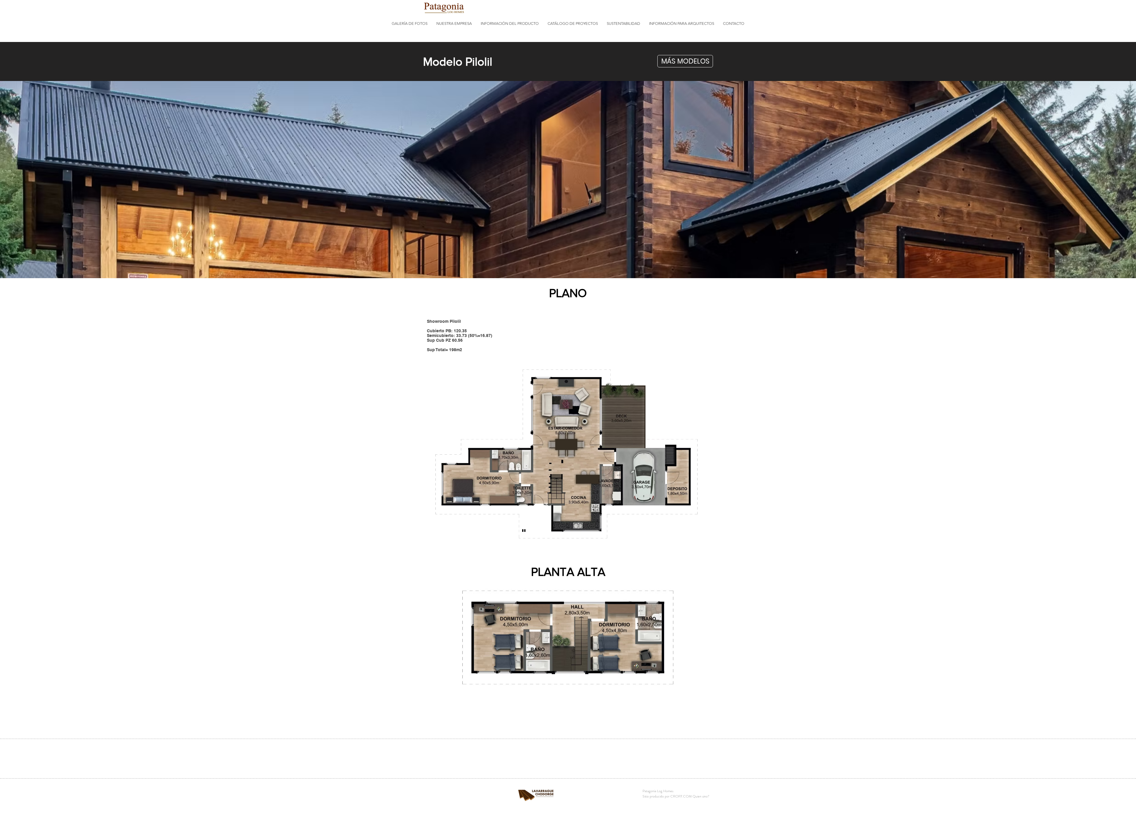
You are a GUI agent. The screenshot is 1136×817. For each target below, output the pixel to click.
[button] (409, 23)
